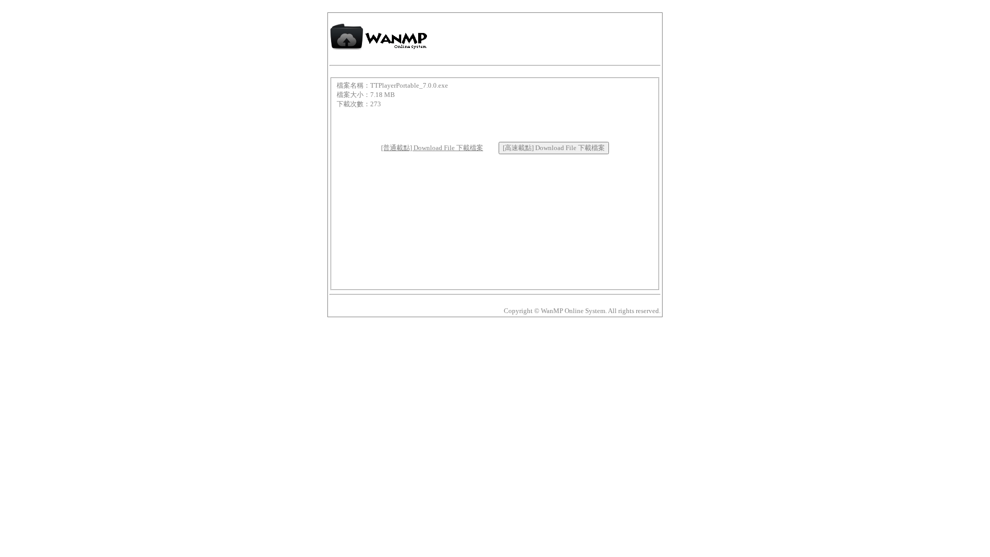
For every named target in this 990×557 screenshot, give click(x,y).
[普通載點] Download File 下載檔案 (432, 148)
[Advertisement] (495, 124)
